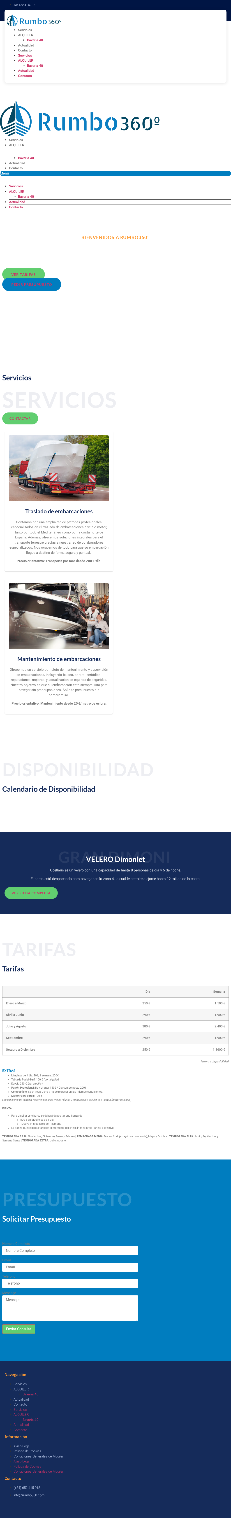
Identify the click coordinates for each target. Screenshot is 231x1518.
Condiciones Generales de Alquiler (38, 1456)
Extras (9, 1071)
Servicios (25, 30)
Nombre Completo (16, 1244)
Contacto (25, 50)
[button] (115, 173)
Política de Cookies (27, 1451)
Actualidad (26, 45)
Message (9, 1293)
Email (6, 1260)
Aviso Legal (22, 1446)
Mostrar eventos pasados (22, 808)
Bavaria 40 (35, 40)
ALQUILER (25, 35)
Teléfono (9, 1276)
